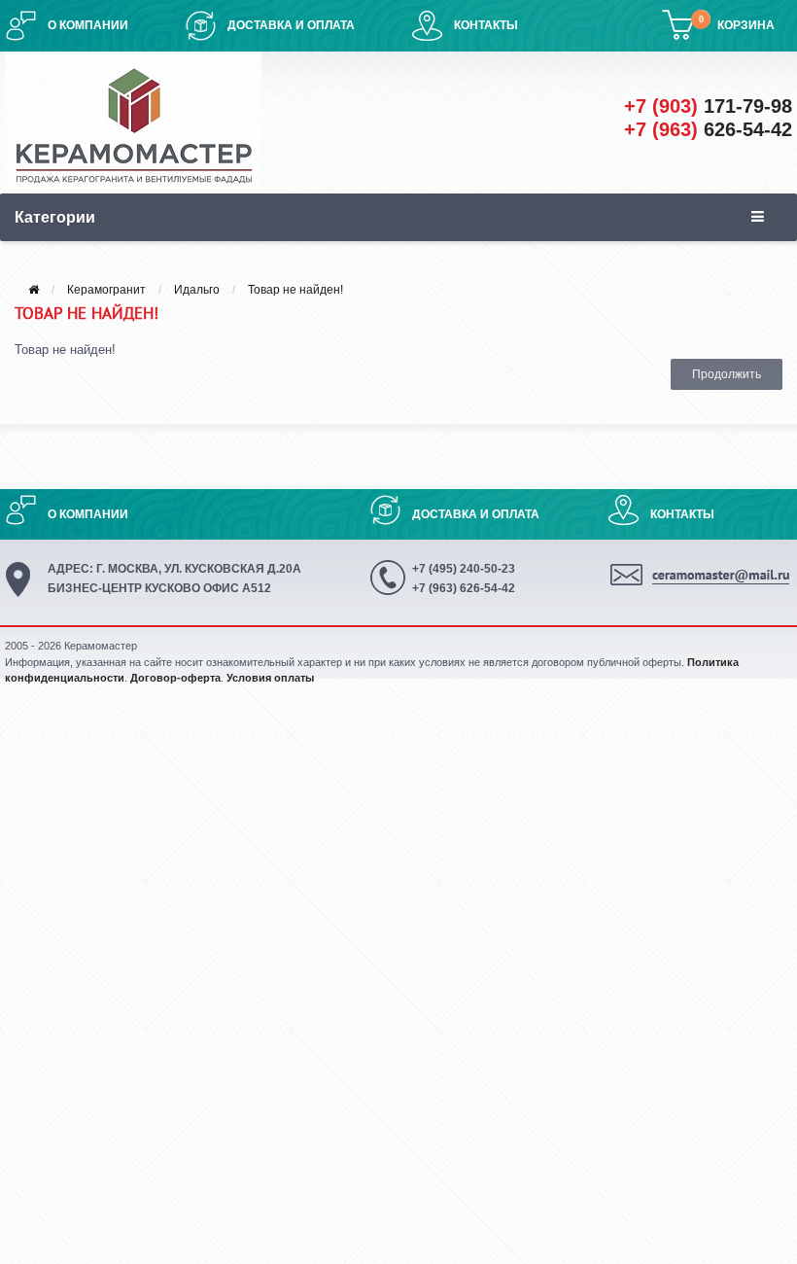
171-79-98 (708, 106)
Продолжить (726, 374)
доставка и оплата (291, 25)
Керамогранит (106, 290)
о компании (88, 25)
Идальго (197, 290)
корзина (746, 25)
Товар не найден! (295, 290)
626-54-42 (708, 129)
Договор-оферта (175, 678)
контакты (486, 25)
